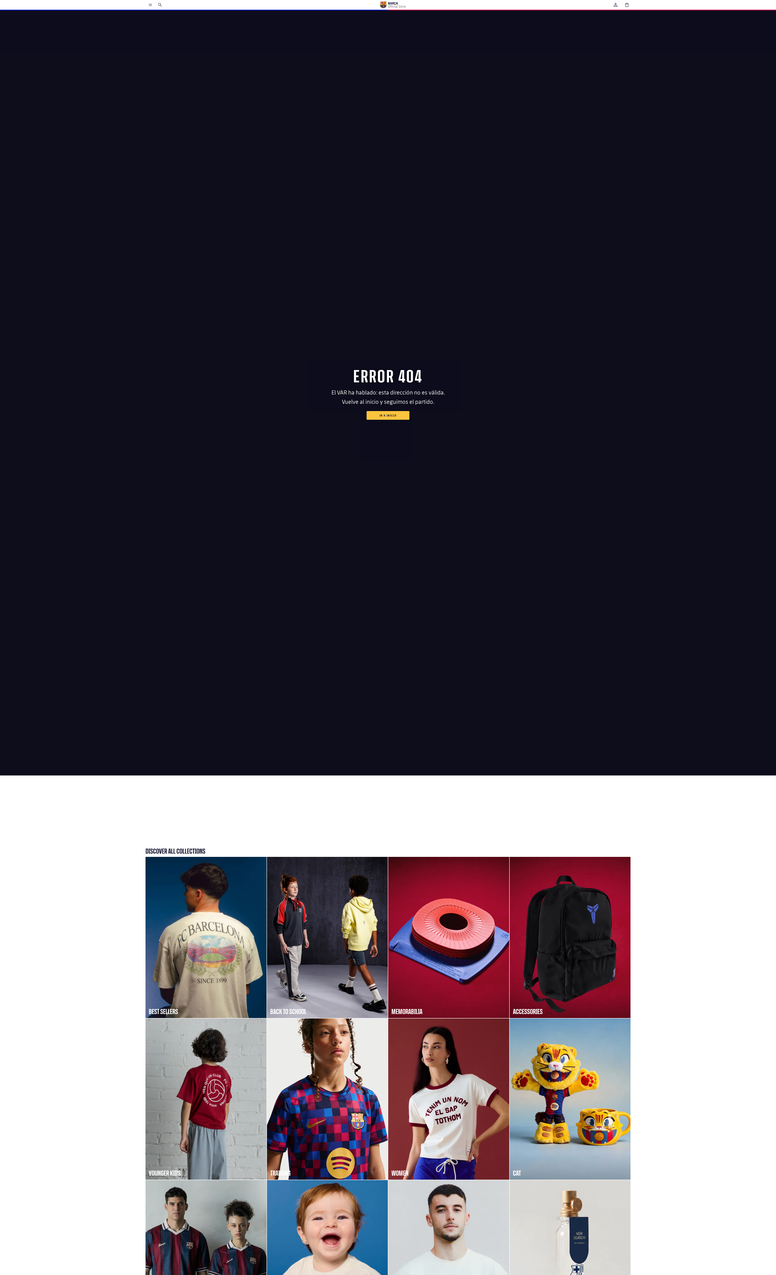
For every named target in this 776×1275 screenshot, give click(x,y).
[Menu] (150, 5)
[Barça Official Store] (393, 5)
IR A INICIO (388, 415)
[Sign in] (615, 4)
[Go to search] (160, 5)
